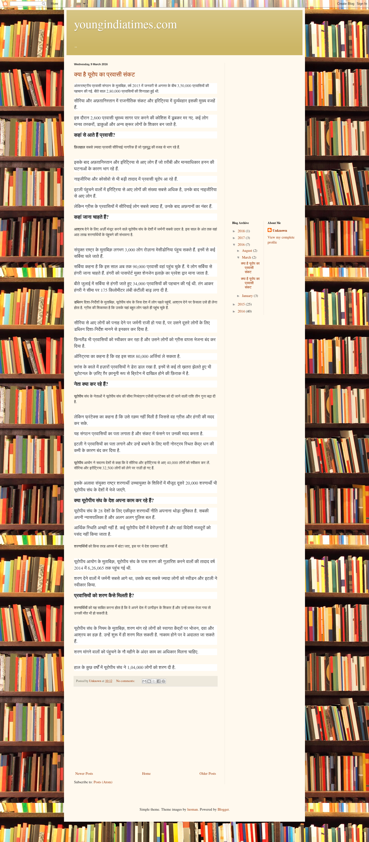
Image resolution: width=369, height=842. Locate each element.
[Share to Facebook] (158, 681)
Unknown (280, 230)
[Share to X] (153, 681)
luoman (192, 809)
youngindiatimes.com (125, 24)
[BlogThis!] (149, 681)
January (248, 295)
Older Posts (208, 773)
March (247, 257)
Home (146, 773)
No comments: (126, 681)
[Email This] (144, 681)
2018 (242, 230)
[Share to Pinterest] (163, 681)
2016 (242, 244)
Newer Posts (84, 773)
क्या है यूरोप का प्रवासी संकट (104, 74)
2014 (242, 311)
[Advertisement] (145, 729)
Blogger (223, 809)
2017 (242, 237)
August (247, 250)
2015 (242, 304)
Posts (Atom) (103, 782)
